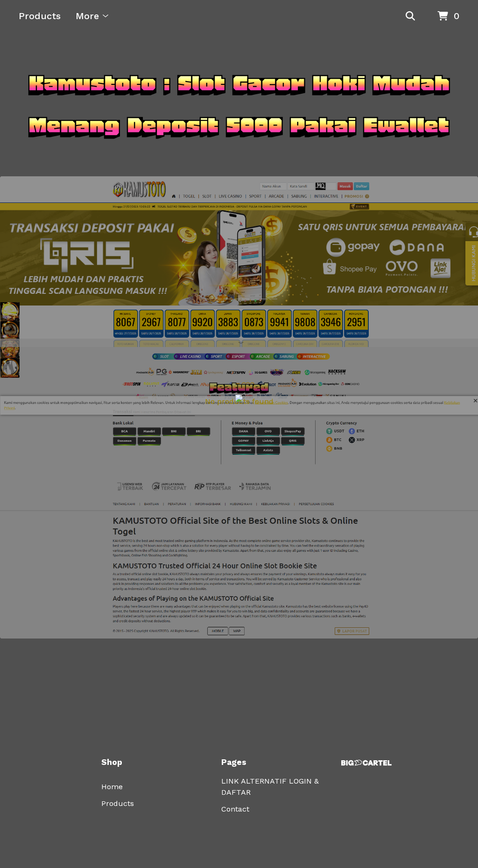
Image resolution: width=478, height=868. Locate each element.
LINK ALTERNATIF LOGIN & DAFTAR (270, 787)
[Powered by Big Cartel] (366, 763)
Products (40, 15)
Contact (235, 809)
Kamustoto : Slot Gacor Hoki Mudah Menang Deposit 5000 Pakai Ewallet (239, 104)
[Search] (410, 16)
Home (112, 786)
